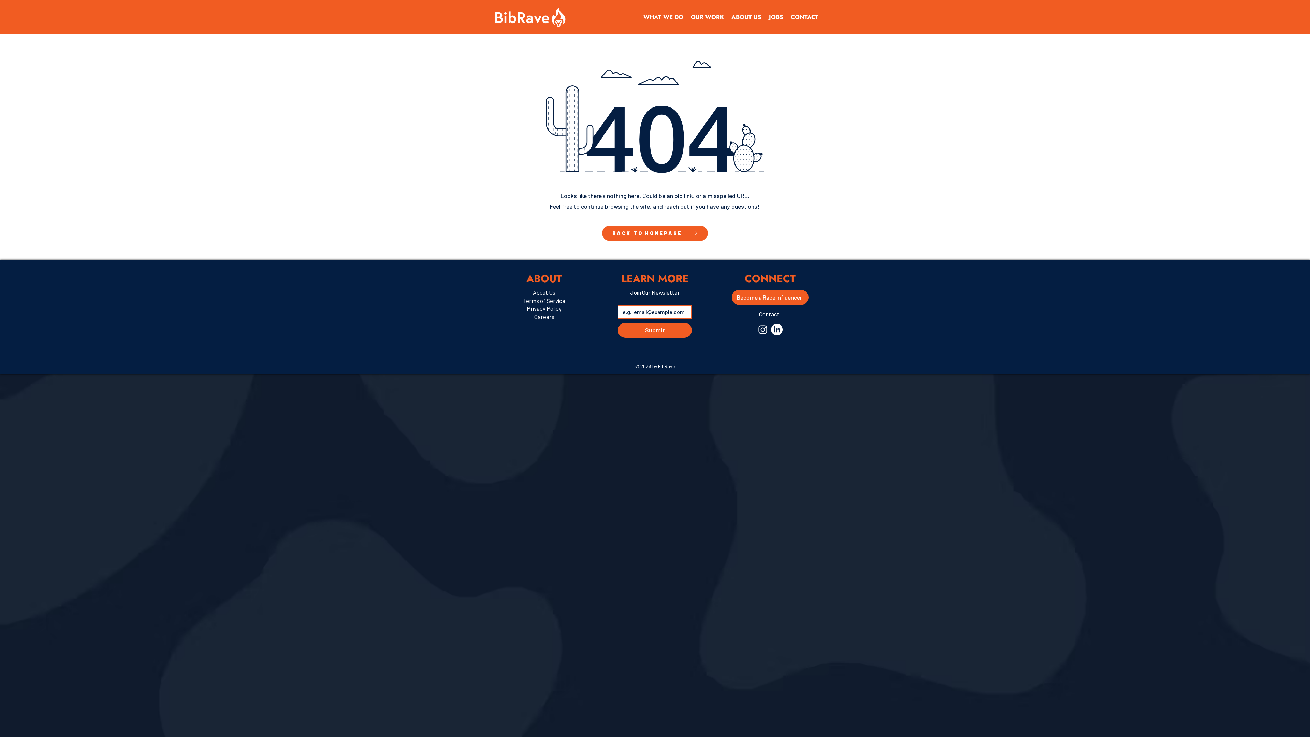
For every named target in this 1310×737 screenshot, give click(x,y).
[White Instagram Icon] (763, 329)
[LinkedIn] (777, 329)
